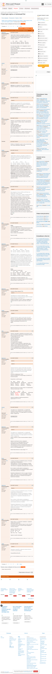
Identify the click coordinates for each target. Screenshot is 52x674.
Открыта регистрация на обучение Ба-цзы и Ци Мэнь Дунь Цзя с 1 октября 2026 (43, 201)
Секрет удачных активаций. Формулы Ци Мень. (4, 589)
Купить (6, 595)
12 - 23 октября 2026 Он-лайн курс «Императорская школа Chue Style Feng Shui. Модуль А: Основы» (43, 254)
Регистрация (49, 4)
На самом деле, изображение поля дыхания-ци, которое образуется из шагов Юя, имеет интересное (43, 183)
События (26, 633)
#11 (32, 288)
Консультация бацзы (43, 148)
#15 (32, 407)
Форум (3, 20)
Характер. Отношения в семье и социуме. (32, 668)
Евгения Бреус (39, 226)
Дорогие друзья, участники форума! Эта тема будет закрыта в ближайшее (43, 111)
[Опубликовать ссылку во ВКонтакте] (27, 32)
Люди (10, 645)
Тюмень (46, 226)
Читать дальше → (27, 621)
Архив (27, 651)
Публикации (8, 633)
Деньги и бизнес (29, 653)
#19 (32, 519)
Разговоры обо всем (29, 648)
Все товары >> (31, 598)
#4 (32, 97)
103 (6, 120)
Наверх (2, 606)
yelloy (3, 543)
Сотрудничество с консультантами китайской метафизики (21, 645)
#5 (32, 118)
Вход (45, 4)
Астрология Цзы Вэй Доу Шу (30, 652)
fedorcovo (4, 32)
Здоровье (28, 655)
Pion (2, 118)
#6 (32, 141)
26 (6, 100)
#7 (32, 150)
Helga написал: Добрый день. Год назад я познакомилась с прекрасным (43, 101)
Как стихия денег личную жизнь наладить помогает (17, 608)
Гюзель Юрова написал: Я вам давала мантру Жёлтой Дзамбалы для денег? (43, 117)
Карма (19, 647)
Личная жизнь (41, 161)
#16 (32, 426)
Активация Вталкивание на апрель (20, 589)
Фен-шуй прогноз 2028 (43, 663)
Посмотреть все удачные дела (44, 66)
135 (17, 26)
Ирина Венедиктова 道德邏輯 (42, 221)
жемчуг (3, 63)
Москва (47, 216)
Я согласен (36, 671)
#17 (32, 458)
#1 (32, 32)
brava (3, 458)
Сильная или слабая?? (43, 120)
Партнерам (12, 646)
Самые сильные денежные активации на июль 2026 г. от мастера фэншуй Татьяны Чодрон (12, 590)
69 (6, 85)
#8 (32, 186)
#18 (32, 485)
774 (6, 70)
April (2, 519)
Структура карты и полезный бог (12, 12)
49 (6, 521)
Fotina (3, 82)
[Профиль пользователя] (4, 66)
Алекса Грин (39, 224)
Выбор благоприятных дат (44, 168)
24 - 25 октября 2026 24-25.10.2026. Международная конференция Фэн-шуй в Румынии (43, 259)
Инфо (19, 636)
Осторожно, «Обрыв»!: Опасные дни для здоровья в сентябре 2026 (6, 609)
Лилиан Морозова (40, 216)
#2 (32, 63)
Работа (40, 205)
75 (6, 546)
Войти (1, 636)
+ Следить (23, 23)
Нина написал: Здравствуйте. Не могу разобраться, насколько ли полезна (43, 122)
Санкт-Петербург (47, 224)
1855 (7, 460)
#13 (32, 331)
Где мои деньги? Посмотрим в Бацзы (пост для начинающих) (28, 608)
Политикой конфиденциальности (28, 671)
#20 (32, 543)
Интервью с (43, 132)
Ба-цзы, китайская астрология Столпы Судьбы (14, 20)
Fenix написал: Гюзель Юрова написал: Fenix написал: (42, 136)
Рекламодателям (11, 647)
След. (21, 26)
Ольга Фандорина (40, 219)
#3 (32, 82)
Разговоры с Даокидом (43, 199)
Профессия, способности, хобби (31, 667)
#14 (32, 358)
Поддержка (19, 646)
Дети (27, 654)
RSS (32, 30)
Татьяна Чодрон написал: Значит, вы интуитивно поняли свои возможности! (43, 145)
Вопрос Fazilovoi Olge (43, 130)
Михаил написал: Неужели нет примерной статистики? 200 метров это (43, 195)
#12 (32, 310)
